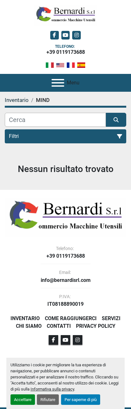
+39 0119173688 (65, 52)
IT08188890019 (65, 304)
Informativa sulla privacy (52, 389)
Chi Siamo (29, 326)
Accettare (22, 399)
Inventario (25, 318)
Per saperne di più (81, 399)
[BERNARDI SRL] (65, 217)
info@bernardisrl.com (66, 280)
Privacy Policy (95, 326)
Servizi (111, 318)
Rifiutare (47, 399)
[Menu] (58, 83)
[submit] (116, 120)
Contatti (59, 326)
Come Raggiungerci (71, 318)
